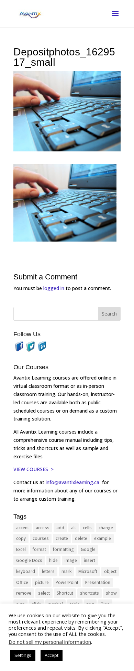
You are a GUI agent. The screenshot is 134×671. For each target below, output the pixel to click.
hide (53, 560)
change (106, 528)
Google (88, 549)
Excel (21, 549)
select (44, 593)
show (111, 593)
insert (89, 560)
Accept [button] (51, 655)
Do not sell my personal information (50, 641)
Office (22, 582)
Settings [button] (22, 655)
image (71, 560)
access (42, 528)
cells (87, 528)
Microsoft (87, 571)
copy (21, 538)
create (62, 538)
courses (41, 538)
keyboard (25, 571)
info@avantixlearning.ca (73, 482)
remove (23, 593)
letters (48, 571)
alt (73, 528)
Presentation (97, 582)
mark (66, 571)
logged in (53, 288)
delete (81, 538)
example (102, 538)
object (110, 571)
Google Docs (29, 560)
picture (42, 582)
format (39, 549)
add (60, 528)
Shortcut (65, 593)
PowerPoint (67, 582)
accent (22, 528)
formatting (63, 549)
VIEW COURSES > (33, 469)
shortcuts (89, 593)
